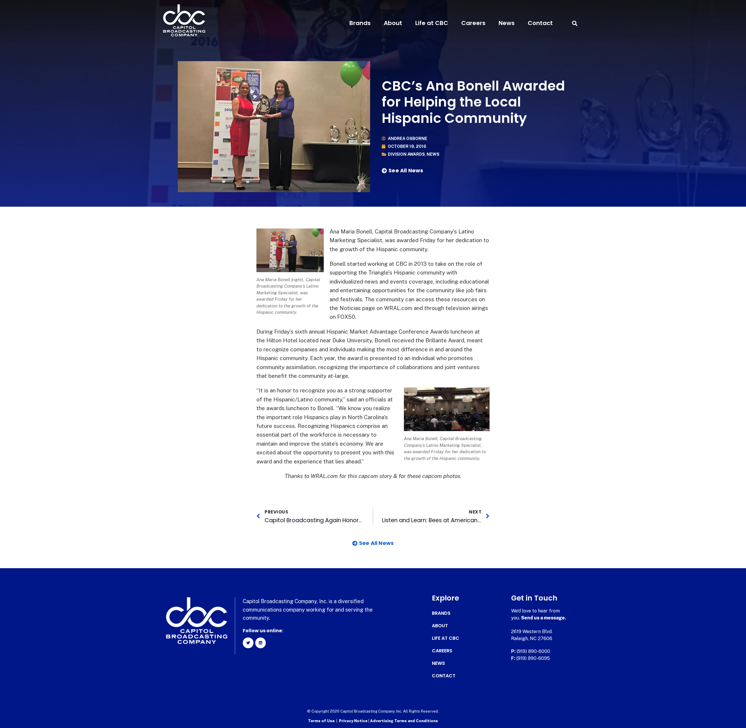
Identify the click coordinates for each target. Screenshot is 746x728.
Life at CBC (431, 23)
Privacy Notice (353, 721)
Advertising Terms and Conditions (404, 721)
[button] (574, 23)
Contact (540, 23)
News (507, 23)
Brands (360, 23)
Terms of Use (321, 721)
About (393, 23)
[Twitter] (248, 642)
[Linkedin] (260, 642)
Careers (473, 23)
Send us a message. (543, 618)
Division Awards (406, 154)
